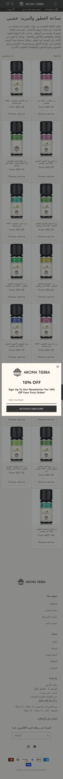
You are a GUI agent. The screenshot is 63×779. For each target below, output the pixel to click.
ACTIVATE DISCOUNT (31, 408)
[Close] (57, 366)
